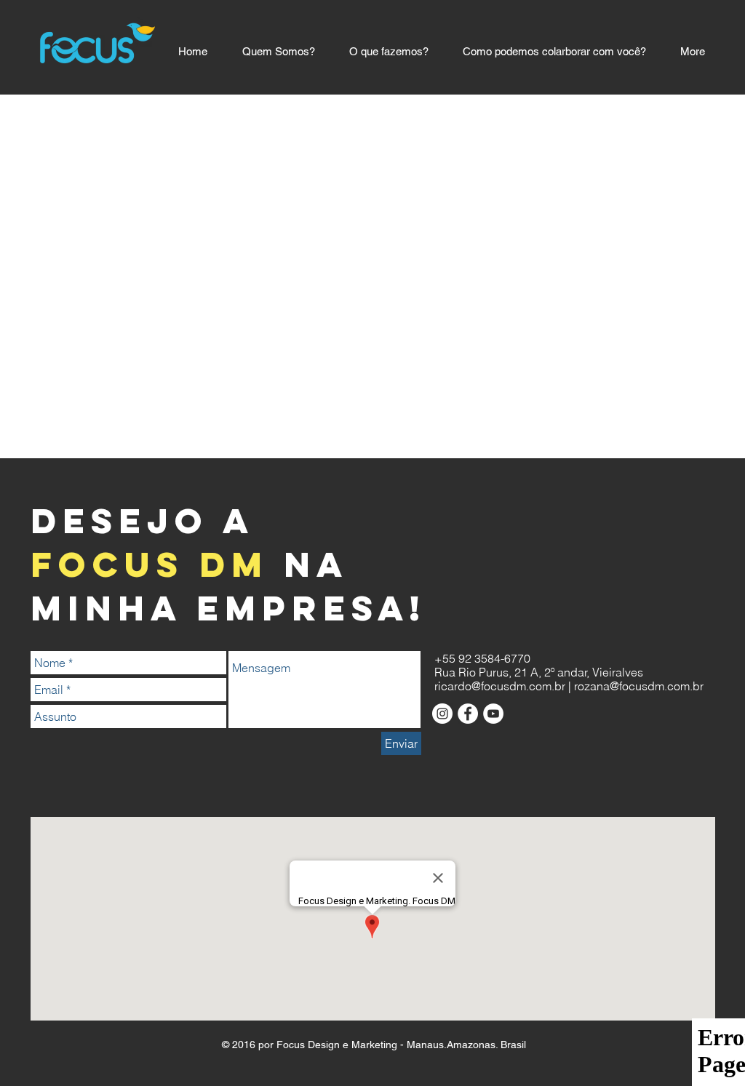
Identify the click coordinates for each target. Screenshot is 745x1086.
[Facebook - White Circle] (468, 713)
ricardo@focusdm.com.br (499, 686)
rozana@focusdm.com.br (639, 686)
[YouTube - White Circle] (493, 713)
